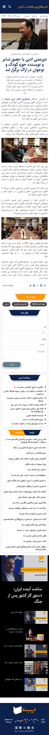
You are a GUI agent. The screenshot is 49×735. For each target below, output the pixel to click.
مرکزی (27, 16)
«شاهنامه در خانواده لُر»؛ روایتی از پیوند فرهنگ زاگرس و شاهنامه (23, 392)
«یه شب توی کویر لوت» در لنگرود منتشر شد (27, 423)
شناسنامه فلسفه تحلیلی (34, 415)
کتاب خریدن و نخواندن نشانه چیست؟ (32, 513)
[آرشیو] (16, 728)
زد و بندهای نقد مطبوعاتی (13, 679)
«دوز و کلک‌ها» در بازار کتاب (36, 453)
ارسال (12, 364)
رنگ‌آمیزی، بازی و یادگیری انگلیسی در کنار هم (29, 502)
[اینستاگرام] (24, 728)
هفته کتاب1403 (38, 304)
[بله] (20, 728)
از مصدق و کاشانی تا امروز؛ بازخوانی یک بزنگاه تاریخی (26, 480)
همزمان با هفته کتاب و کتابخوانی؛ (25, 54)
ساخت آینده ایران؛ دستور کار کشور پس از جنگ (29, 447)
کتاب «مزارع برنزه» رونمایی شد (34, 541)
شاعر (6, 304)
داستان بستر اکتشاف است (36, 469)
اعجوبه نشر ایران (16, 612)
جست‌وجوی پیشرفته (8, 720)
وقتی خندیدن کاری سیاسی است (34, 535)
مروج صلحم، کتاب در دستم (33, 419)
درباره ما (26, 720)
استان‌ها (34, 16)
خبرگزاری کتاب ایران (20, 99)
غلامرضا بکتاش (20, 304)
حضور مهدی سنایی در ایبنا (13, 645)
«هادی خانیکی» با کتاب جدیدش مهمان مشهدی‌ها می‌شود (25, 399)
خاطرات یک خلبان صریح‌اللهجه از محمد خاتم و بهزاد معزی (25, 491)
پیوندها (19, 720)
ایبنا (33, 9)
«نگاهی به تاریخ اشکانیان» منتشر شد (30, 387)
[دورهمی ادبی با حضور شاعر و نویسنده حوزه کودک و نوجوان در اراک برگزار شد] (24, 34)
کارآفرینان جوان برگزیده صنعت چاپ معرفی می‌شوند (27, 458)
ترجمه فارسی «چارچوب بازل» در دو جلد (31, 530)
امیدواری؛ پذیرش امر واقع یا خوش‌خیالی (31, 486)
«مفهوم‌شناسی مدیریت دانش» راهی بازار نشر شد (28, 475)
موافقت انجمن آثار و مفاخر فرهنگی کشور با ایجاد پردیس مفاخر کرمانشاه (26, 548)
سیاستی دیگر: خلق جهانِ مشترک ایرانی (32, 497)
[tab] (32, 432)
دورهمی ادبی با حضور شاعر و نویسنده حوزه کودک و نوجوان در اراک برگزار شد (24, 64)
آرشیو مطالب (43, 720)
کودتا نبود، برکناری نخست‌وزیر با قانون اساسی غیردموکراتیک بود (26, 410)
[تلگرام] (28, 728)
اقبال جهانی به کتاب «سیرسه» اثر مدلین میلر (27, 404)
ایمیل (44, 339)
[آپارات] (32, 728)
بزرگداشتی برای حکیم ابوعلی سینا (34, 524)
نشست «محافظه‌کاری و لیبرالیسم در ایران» (14, 630)
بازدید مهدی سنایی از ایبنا (13, 662)
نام (45, 327)
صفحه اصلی (44, 16)
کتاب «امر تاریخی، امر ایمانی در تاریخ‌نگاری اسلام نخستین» (24, 519)
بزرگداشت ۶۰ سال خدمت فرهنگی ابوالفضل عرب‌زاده (27, 508)
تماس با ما (34, 720)
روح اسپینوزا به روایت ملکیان (35, 464)
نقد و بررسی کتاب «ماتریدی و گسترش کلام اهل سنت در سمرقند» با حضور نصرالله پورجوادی (25, 441)
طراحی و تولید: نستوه (21, 731)
